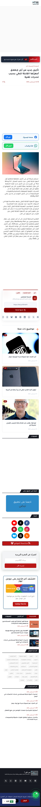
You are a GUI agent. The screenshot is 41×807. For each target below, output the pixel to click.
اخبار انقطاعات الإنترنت (12, 659)
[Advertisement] (20, 29)
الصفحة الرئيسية (34, 66)
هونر (36, 680)
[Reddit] (16, 317)
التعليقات (8, 616)
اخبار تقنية (34, 663)
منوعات (17, 676)
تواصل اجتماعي (14, 670)
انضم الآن (9, 146)
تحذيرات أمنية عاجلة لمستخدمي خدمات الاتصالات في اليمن (15, 641)
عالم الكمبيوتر (34, 676)
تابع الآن (8, 137)
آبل (27, 66)
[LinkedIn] (24, 317)
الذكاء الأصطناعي (13, 663)
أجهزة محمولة (22, 656)
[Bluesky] (11, 317)
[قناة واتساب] (36, 794)
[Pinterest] (20, 317)
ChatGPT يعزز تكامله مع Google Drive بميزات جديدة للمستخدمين (16, 632)
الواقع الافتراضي (33, 666)
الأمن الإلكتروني (25, 663)
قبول (25, 801)
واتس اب (29, 680)
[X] (33, 317)
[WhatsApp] (29, 317)
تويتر (6, 670)
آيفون (31, 656)
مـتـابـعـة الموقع (21, 543)
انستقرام (23, 666)
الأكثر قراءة (32, 616)
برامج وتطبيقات (14, 666)
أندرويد (35, 659)
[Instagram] (3, 317)
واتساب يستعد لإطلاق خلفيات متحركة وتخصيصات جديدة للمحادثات (21, 718)
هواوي (9, 676)
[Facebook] (38, 317)
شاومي (11, 673)
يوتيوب (22, 680)
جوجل (36, 673)
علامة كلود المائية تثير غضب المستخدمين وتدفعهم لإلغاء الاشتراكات (15, 622)
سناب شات (20, 673)
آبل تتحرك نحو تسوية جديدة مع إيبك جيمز (24, 703)
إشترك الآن (20, 566)
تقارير (18, 293)
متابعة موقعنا (20, 604)
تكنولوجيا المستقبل (26, 670)
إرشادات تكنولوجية (26, 659)
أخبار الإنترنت (27, 293)
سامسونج (28, 673)
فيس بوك (24, 676)
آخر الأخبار (20, 616)
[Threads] (7, 317)
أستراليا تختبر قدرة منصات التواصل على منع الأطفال (21, 710)
